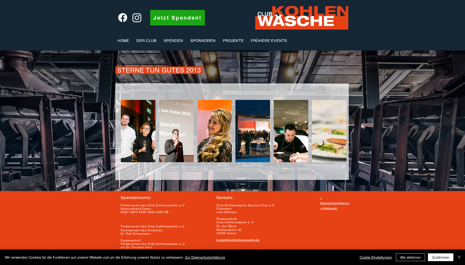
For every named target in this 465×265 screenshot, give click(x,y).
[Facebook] (123, 18)
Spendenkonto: (136, 197)
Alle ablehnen (410, 257)
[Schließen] (459, 257)
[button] (146, 41)
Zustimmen (440, 257)
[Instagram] (137, 18)
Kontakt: (225, 197)
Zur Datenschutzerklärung (205, 257)
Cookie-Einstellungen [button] (376, 257)
